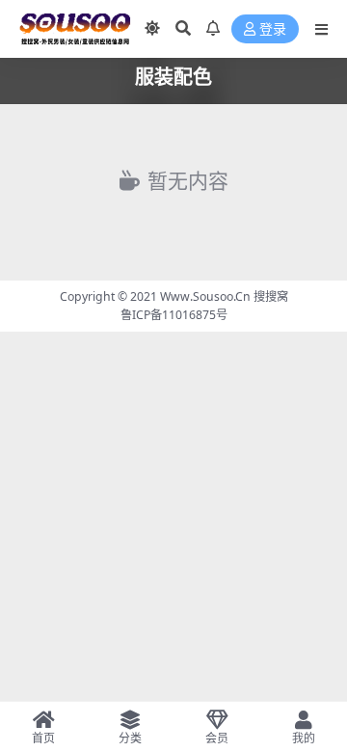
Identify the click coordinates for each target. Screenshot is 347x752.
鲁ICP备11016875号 (173, 315)
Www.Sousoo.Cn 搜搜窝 (224, 296)
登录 (272, 29)
